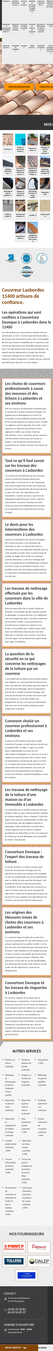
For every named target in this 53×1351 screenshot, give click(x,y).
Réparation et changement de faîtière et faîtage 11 (6, 28)
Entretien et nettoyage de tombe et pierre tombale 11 (32, 7)
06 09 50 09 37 (17, 1312)
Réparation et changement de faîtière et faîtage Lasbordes (10, 1127)
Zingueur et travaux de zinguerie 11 (32, 29)
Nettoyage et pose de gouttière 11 (24, 27)
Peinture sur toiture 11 (24, 3)
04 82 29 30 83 (17, 1309)
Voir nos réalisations (19, 87)
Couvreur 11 (6, 1)
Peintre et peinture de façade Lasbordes (26, 1065)
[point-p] (14, 1247)
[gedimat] (39, 1247)
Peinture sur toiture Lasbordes (10, 1063)
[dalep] (39, 1261)
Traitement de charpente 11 (15, 48)
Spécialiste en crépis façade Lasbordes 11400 (26, 1147)
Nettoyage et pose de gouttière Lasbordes (42, 1080)
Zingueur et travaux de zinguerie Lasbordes (26, 1080)
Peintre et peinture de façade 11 (15, 3)
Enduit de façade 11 (6, 47)
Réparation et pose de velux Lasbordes (9, 1105)
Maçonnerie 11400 (43, 1061)
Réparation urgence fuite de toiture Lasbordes (26, 1107)
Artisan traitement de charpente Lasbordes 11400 (42, 1127)
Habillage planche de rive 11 (41, 3)
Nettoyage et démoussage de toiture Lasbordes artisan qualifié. (10, 1085)
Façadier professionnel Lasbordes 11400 (10, 1146)
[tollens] (14, 1261)
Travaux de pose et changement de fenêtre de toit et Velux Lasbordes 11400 (26, 1171)
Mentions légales (39, 1348)
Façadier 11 (24, 47)
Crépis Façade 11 (32, 47)
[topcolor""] (26, 1275)
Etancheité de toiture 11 (40, 47)
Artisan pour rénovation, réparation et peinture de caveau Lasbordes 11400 (27, 1198)
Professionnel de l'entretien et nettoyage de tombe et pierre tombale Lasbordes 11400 (10, 1201)
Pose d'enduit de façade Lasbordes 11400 (26, 1125)
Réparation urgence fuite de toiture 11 (15, 27)
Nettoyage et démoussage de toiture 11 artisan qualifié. (41, 28)
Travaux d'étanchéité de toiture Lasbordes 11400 (10, 1166)
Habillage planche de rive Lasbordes (42, 1105)
